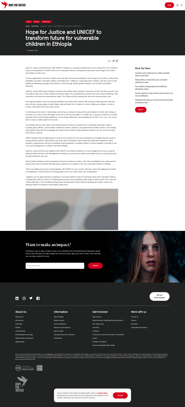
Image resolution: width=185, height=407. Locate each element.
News (28, 26)
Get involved (96, 317)
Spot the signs (58, 331)
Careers (133, 320)
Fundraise (95, 331)
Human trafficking (60, 324)
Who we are (19, 320)
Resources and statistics (62, 327)
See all (140, 109)
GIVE (169, 5)
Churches (95, 327)
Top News (35, 26)
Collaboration (46, 21)
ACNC (108, 357)
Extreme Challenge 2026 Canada (103, 345)
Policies (18, 327)
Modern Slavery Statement (24, 338)
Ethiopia (36, 21)
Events (94, 338)
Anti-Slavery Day (98, 324)
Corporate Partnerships (139, 327)
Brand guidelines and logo (24, 334)
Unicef (29, 21)
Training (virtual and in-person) (64, 334)
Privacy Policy (102, 393)
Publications (58, 338)
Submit (95, 265)
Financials (18, 324)
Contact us (134, 317)
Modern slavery (59, 320)
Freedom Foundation (99, 341)
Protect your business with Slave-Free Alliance (108, 334)
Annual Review (20, 331)
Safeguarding (19, 341)
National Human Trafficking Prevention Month (107, 320)
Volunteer (134, 324)
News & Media (58, 317)
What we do (19, 317)
